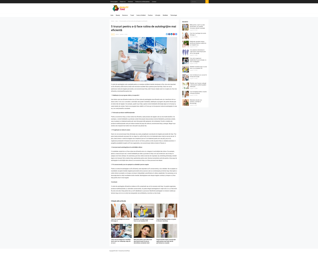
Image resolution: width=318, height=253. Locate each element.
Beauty (118, 15)
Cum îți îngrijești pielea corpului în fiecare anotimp (166, 220)
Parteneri (130, 1)
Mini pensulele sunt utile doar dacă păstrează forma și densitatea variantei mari (143, 241)
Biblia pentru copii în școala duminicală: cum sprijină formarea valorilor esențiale (197, 26)
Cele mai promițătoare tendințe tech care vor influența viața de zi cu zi (121, 241)
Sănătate (165, 15)
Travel (132, 15)
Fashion (150, 15)
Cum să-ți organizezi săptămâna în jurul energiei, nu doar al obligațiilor (198, 60)
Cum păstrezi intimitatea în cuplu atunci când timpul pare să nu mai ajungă (198, 51)
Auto (112, 15)
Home (112, 21)
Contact (154, 1)
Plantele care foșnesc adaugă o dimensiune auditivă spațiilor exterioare (198, 84)
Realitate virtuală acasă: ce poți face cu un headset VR (143, 220)
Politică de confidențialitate (142, 1)
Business (125, 15)
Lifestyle (157, 15)
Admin (117, 34)
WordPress (127, 250)
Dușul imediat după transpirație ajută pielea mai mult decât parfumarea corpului (166, 241)
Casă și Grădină (141, 15)
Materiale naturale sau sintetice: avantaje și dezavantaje (196, 101)
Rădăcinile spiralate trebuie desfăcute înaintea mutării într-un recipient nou (198, 43)
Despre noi (123, 1)
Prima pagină (114, 1)
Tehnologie (173, 15)
